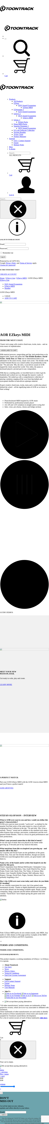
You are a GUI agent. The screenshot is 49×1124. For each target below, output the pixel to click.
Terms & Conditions (12, 973)
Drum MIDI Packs (20, 124)
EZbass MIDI (28, 107)
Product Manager (20, 136)
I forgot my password (7, 265)
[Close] (1, 941)
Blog (11, 147)
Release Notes (19, 145)
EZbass (16, 103)
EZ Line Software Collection (24, 130)
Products (12, 99)
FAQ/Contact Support (12, 981)
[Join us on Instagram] (30, 993)
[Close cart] (18, 1050)
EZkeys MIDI (28, 118)
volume (2, 1084)
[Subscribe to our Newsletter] (15, 998)
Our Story (8, 967)
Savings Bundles (20, 132)
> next (2, 1076)
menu (2, 1070)
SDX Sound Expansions (27, 128)
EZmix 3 (17, 120)
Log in (11, 195)
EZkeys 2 (17, 114)
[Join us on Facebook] (13, 993)
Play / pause (4, 1074)
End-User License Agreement (15, 975)
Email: (2, 1112)
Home (2, 278)
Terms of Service (26, 263)
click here (43, 1018)
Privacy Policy (11, 263)
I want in (3, 1114)
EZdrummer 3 (19, 110)
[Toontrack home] (17, 17)
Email (2, 244)
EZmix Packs (23, 122)
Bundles (7, 288)
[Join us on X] (26, 996)
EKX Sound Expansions (27, 116)
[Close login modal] (18, 209)
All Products (18, 101)
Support (12, 139)
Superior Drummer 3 (21, 126)
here (43, 1123)
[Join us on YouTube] (12, 996)
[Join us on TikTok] (39, 996)
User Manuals (10, 987)
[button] (22, 56)
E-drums (12, 149)
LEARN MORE (6, 685)
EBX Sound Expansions (27, 105)
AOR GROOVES (6, 788)
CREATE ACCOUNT (8, 274)
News (7, 969)
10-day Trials (18, 134)
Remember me (7, 253)
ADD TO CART (11, 298)
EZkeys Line (10, 278)
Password (3, 248)
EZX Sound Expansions (27, 112)
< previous (4, 1072)
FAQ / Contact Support (22, 141)
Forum (16, 143)
